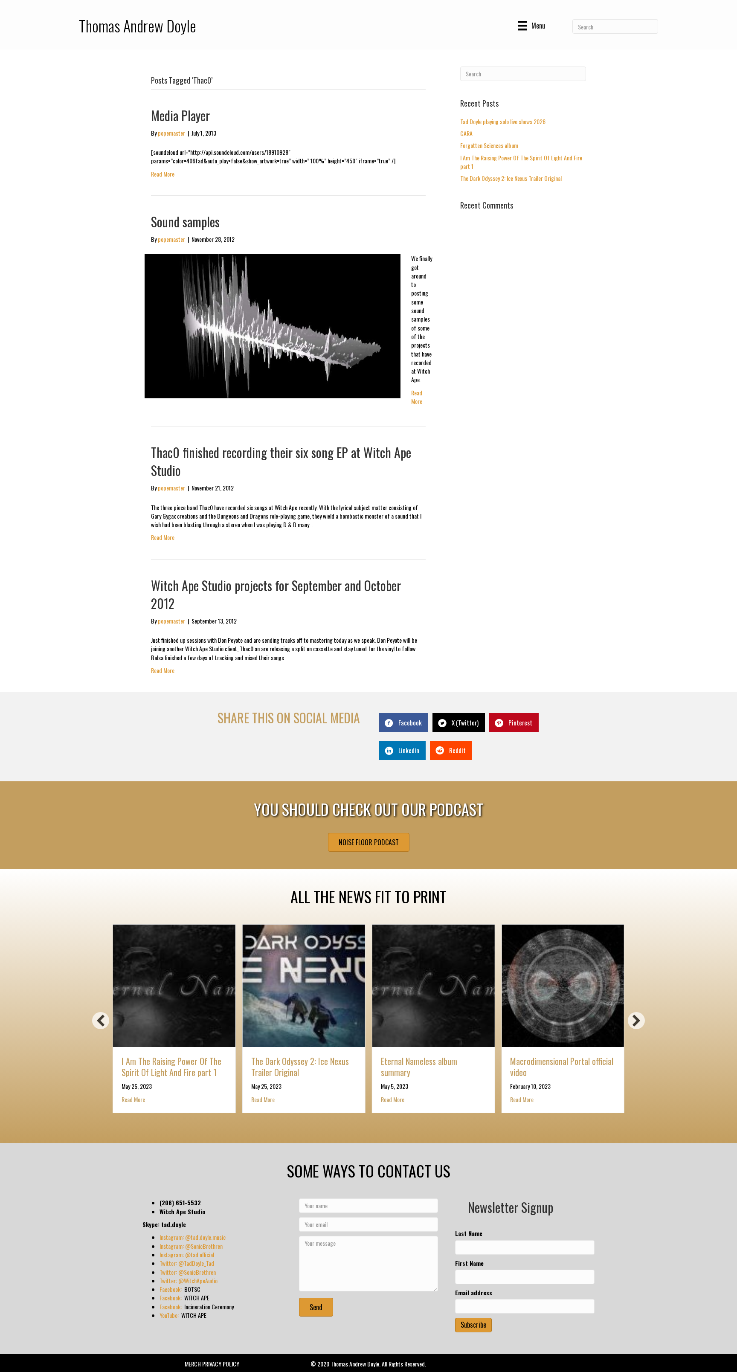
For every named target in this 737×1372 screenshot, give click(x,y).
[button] (100, 1020)
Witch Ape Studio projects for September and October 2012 (276, 594)
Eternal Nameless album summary (419, 1067)
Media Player (180, 115)
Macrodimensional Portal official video (561, 1067)
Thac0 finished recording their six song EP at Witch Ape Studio (281, 461)
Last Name (468, 1233)
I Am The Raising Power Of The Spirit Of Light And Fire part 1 (521, 162)
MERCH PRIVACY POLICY (212, 1363)
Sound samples (185, 221)
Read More (162, 173)
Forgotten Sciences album (489, 145)
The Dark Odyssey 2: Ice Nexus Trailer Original (511, 178)
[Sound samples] (272, 325)
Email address (473, 1292)
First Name (469, 1263)
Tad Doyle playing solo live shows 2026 (502, 121)
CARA (466, 133)
